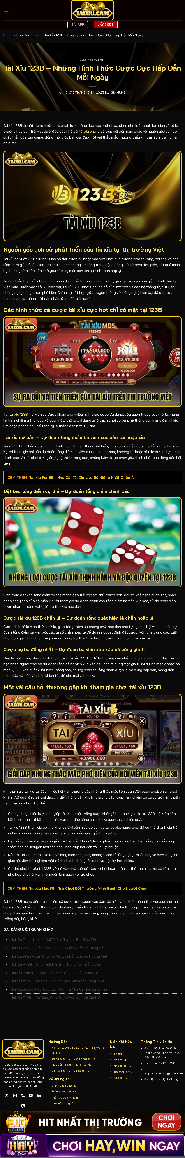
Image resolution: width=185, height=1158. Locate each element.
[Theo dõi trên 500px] (39, 1095)
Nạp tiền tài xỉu (61, 1064)
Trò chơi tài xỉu (123, 1071)
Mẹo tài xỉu (120, 1059)
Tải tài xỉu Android (83, 1048)
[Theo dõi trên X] (7, 1095)
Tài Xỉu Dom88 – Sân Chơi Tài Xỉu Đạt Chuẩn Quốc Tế (54, 972)
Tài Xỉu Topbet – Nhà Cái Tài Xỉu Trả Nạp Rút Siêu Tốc (54, 939)
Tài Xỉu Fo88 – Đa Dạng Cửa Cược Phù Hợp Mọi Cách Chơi (58, 997)
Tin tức (118, 1053)
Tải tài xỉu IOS (60, 1048)
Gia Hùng (118, 92)
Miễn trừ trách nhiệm (65, 1097)
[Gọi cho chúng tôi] (23, 1095)
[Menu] (6, 10)
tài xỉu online (89, 131)
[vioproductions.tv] (92, 10)
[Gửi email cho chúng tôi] (15, 1095)
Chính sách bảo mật (64, 1085)
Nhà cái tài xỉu (123, 1065)
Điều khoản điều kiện (65, 1091)
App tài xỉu (120, 1077)
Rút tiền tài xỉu (82, 1064)
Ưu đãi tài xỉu (81, 1070)
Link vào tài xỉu (61, 1070)
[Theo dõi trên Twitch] (23, 1106)
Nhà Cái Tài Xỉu (28, 35)
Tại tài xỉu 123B (15, 414)
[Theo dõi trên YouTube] (31, 1095)
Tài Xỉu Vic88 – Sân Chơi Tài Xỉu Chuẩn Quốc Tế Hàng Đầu (58, 948)
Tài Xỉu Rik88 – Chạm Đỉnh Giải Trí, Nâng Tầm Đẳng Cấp (56, 964)
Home (8, 35)
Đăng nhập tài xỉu (84, 1058)
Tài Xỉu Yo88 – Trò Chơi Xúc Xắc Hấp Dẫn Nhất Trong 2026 (58, 981)
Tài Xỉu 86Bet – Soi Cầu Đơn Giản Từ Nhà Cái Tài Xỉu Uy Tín (59, 989)
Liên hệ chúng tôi (63, 1103)
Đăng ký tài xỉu (61, 1058)
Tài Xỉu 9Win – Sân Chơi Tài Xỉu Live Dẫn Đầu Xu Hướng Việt (59, 956)
